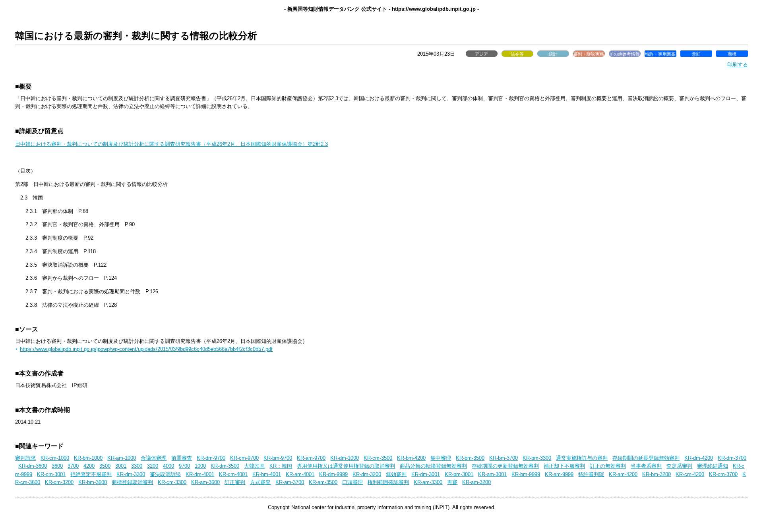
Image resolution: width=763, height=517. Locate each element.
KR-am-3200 (476, 482)
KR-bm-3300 (537, 458)
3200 (152, 466)
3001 (120, 466)
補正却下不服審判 (564, 466)
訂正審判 (235, 482)
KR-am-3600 (205, 482)
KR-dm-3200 (366, 474)
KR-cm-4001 (233, 474)
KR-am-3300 (428, 482)
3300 (136, 466)
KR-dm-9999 (333, 474)
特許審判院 (591, 474)
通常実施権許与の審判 (582, 458)
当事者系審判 (646, 466)
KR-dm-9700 (211, 458)
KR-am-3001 (492, 474)
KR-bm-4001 (266, 474)
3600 (57, 466)
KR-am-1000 (121, 458)
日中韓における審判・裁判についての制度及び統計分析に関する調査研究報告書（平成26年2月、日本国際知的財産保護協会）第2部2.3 (171, 144)
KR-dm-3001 (425, 474)
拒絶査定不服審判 (91, 474)
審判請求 (25, 458)
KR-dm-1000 (344, 458)
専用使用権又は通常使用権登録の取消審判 (346, 466)
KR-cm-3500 (378, 458)
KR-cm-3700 (723, 474)
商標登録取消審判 (132, 482)
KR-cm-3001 (51, 474)
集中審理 (440, 458)
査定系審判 (679, 466)
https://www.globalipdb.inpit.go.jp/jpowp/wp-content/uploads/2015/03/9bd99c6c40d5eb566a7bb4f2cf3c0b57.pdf (146, 349)
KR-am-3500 (323, 482)
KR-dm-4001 (200, 474)
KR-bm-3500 (470, 458)
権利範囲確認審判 (388, 482)
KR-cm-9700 (244, 458)
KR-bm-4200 (411, 458)
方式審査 (260, 482)
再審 (452, 482)
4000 (168, 466)
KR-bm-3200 (656, 474)
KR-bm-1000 (88, 458)
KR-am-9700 (311, 458)
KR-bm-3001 (459, 474)
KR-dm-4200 (698, 458)
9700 (184, 466)
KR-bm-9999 (525, 474)
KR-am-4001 (300, 474)
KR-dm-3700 (732, 458)
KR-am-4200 (623, 474)
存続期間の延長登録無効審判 (646, 458)
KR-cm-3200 (59, 482)
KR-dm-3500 (225, 466)
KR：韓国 (280, 466)
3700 (73, 466)
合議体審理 (154, 458)
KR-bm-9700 (277, 458)
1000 (200, 466)
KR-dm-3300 (130, 474)
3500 (104, 466)
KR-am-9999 (559, 474)
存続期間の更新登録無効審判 (505, 466)
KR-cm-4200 (690, 474)
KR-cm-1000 (55, 458)
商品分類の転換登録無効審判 (433, 466)
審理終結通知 (712, 466)
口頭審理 (352, 482)
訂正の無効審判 (608, 466)
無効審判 (396, 474)
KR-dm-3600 (32, 466)
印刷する (737, 65)
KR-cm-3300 (172, 482)
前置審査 (181, 458)
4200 (89, 466)
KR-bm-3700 (503, 458)
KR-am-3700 (289, 482)
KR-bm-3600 (92, 482)
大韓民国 (254, 466)
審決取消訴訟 (165, 474)
